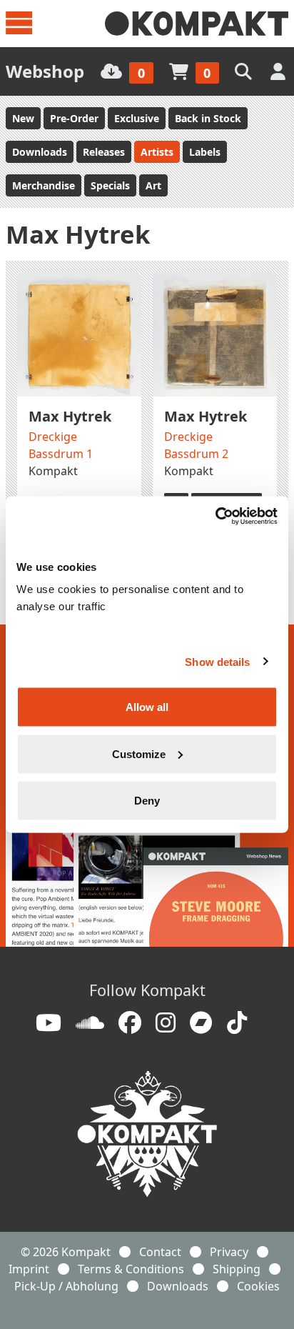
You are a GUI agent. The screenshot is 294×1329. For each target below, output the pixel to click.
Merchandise (43, 185)
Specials (110, 185)
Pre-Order (74, 118)
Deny (147, 801)
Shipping (236, 1269)
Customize (139, 753)
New (23, 118)
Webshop (45, 71)
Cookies (258, 1286)
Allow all (147, 707)
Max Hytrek (70, 416)
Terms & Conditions (131, 1269)
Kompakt (53, 471)
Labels (204, 152)
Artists (157, 152)
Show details (217, 661)
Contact (160, 1252)
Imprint (29, 1269)
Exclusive (136, 118)
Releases (104, 152)
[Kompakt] (196, 23)
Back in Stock (208, 118)
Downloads (39, 152)
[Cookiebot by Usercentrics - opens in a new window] (215, 516)
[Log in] (279, 71)
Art (153, 185)
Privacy (229, 1252)
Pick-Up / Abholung (66, 1286)
